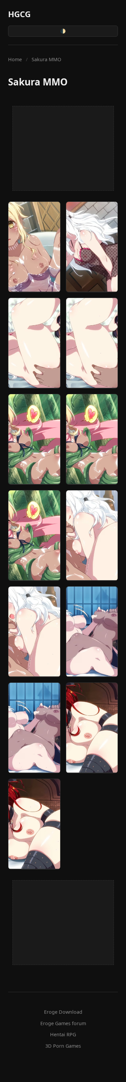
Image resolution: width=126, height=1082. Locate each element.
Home (15, 59)
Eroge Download (63, 1012)
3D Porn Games (63, 1046)
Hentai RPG (63, 1034)
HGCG (19, 14)
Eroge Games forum (63, 1023)
